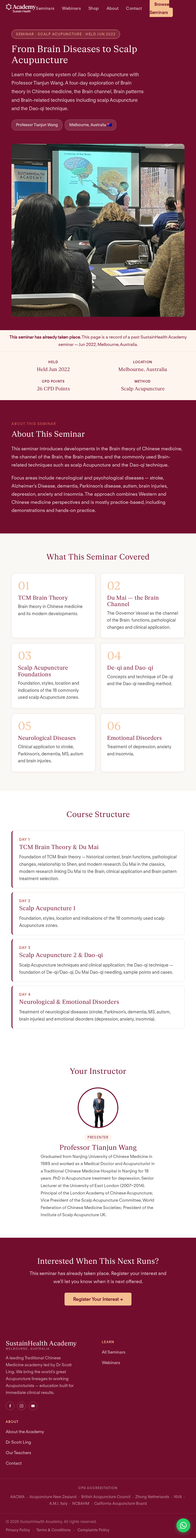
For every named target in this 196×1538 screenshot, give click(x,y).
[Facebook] (10, 1406)
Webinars (71, 8)
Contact (134, 8)
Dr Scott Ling (18, 1442)
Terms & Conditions (53, 1530)
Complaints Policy (93, 1530)
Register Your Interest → (98, 1299)
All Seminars (113, 1352)
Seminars (45, 8)
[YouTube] (33, 1406)
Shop (93, 8)
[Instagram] (21, 1406)
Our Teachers (18, 1452)
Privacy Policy (18, 1530)
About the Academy (25, 1431)
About (113, 8)
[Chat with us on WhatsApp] (183, 1525)
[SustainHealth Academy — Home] (21, 8)
